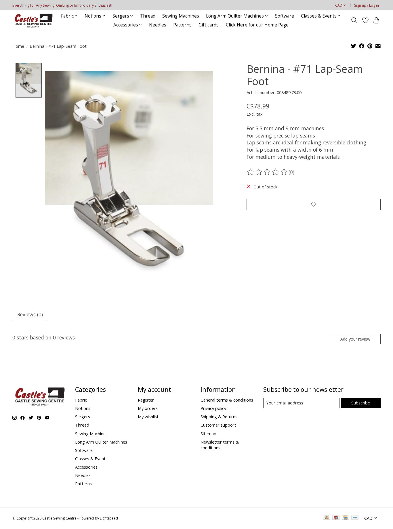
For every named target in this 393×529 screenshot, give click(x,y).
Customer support (218, 425)
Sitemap (208, 433)
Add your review (355, 339)
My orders (148, 408)
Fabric (81, 400)
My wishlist (148, 416)
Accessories (86, 467)
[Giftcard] (335, 518)
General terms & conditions (227, 400)
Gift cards (209, 25)
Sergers (82, 416)
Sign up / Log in (366, 5)
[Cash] (326, 518)
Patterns (182, 25)
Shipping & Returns (219, 416)
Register (146, 400)
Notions (82, 408)
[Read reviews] (268, 172)
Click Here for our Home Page (257, 25)
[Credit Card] (345, 518)
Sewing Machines (180, 16)
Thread (147, 16)
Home (18, 46)
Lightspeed (109, 518)
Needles (157, 25)
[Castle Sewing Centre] (33, 20)
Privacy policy (213, 408)
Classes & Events (91, 458)
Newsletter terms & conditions (220, 444)
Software (284, 16)
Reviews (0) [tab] (30, 314)
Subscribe (360, 403)
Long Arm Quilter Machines (101, 442)
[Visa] (355, 518)
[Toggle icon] (354, 20)
